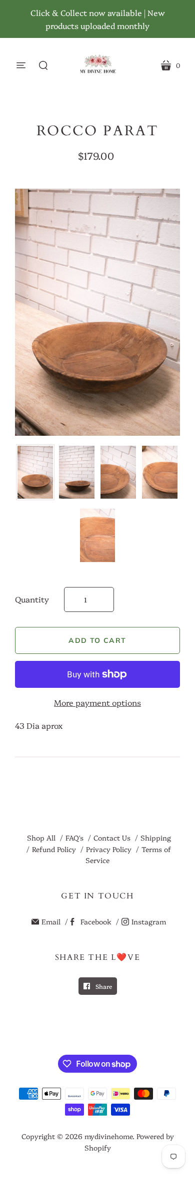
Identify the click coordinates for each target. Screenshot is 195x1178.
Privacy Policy (109, 849)
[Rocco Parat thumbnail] (35, 472)
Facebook (96, 921)
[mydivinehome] (97, 65)
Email (51, 921)
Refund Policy (54, 849)
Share (103, 986)
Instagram (149, 921)
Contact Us (112, 838)
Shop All (41, 838)
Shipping (155, 838)
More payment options (97, 702)
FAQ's (75, 838)
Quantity (32, 598)
